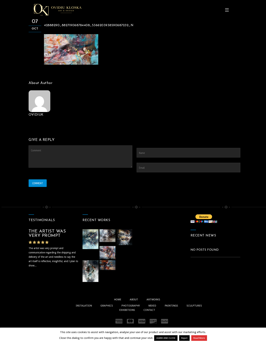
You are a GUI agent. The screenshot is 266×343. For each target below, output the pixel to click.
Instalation (84, 305)
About (134, 299)
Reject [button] (184, 338)
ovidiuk (36, 115)
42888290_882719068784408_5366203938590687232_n (88, 25)
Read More (199, 338)
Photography (130, 305)
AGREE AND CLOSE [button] (165, 338)
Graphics (106, 305)
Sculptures (194, 305)
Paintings (171, 305)
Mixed (152, 305)
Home (117, 299)
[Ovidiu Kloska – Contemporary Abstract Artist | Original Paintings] (57, 9)
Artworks (153, 299)
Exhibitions (127, 310)
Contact (149, 310)
